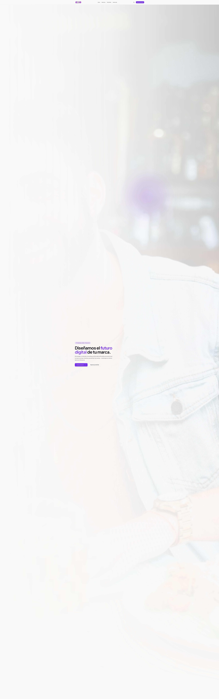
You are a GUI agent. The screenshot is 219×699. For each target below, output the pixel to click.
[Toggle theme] (134, 2)
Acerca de (115, 2)
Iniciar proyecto (80, 364)
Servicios (103, 2)
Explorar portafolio (94, 364)
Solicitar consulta (140, 2)
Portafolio (109, 2)
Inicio (99, 2)
